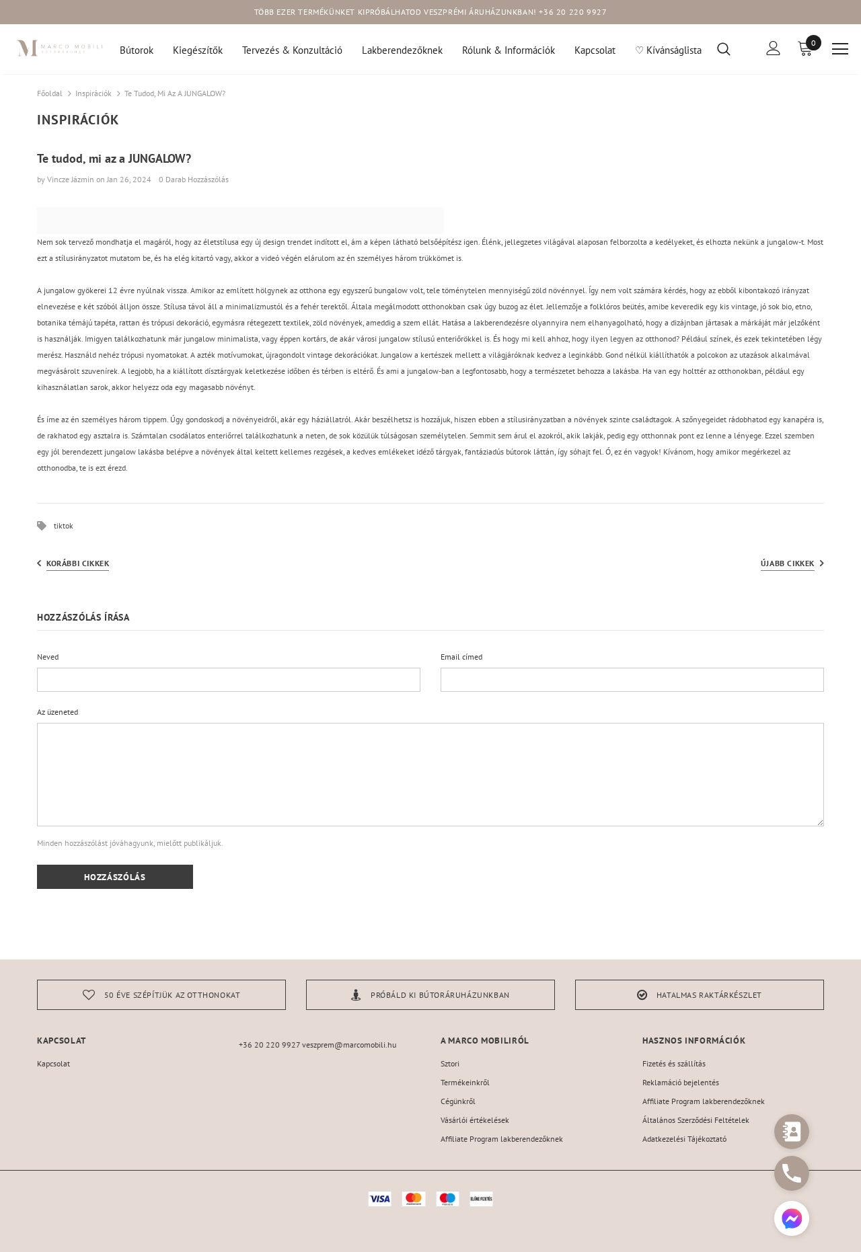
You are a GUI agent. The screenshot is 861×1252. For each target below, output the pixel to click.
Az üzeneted (57, 712)
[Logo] (60, 48)
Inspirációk (93, 93)
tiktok (63, 525)
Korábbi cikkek (77, 563)
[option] (161, 995)
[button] (791, 1220)
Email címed (461, 657)
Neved (48, 657)
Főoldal (50, 93)
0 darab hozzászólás (194, 179)
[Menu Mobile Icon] (840, 49)
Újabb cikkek (788, 563)
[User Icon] (773, 48)
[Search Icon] (732, 48)
